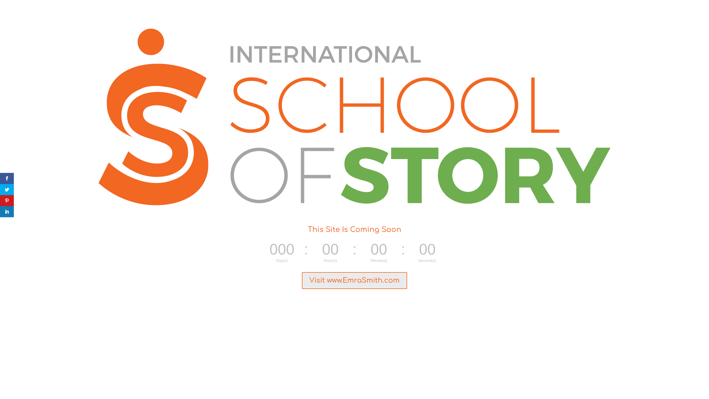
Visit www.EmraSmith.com (354, 280)
